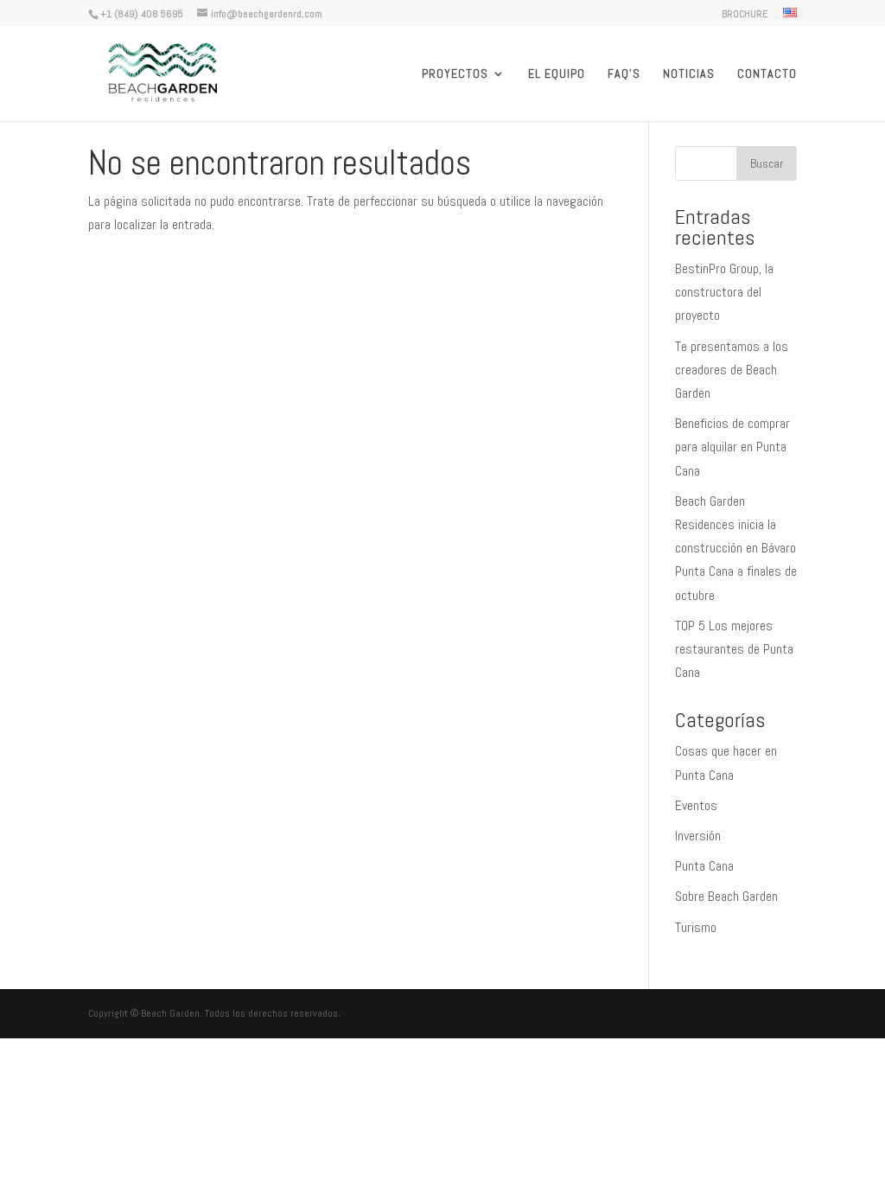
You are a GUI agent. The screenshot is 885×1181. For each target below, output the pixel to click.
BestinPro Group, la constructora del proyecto (724, 291)
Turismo (695, 927)
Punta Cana (704, 866)
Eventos (696, 805)
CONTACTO (767, 74)
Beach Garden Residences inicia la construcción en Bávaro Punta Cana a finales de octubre (736, 548)
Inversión (698, 836)
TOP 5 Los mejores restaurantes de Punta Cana (734, 648)
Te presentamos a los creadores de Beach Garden (731, 369)
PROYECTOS (455, 74)
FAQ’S (624, 74)
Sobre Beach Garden (726, 896)
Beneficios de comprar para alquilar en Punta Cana (732, 446)
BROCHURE (744, 15)
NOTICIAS (689, 74)
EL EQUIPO (556, 74)
